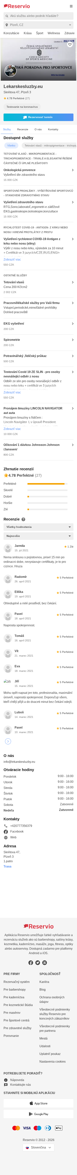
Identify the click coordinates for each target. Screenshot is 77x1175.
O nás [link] (38, 129)
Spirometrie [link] (12, 339)
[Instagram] (44, 962)
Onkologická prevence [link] (20, 170)
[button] (38, 117)
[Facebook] (30, 962)
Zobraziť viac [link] (12, 259)
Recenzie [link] (22, 129)
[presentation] (71, 6)
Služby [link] (7, 129)
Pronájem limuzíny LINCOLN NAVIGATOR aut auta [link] (33, 410)
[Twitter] (37, 962)
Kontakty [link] (53, 129)
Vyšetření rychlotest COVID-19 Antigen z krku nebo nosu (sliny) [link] (32, 241)
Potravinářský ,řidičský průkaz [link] (25, 356)
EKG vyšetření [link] (14, 323)
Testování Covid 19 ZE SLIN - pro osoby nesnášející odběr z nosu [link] (32, 374)
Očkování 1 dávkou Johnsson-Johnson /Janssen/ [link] (32, 447)
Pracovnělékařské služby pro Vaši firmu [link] (32, 303)
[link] (10, 33)
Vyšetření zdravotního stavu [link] (23, 202)
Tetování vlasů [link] (14, 282)
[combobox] (39, 25)
